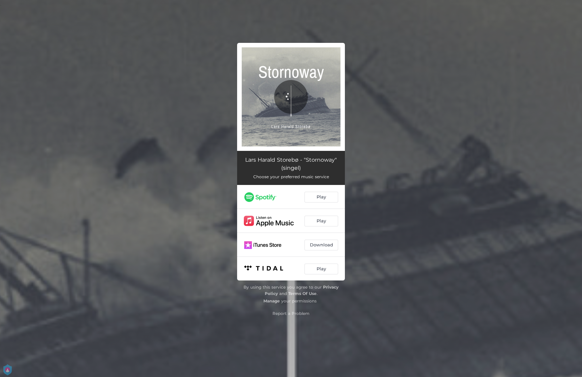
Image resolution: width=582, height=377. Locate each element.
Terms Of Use (302, 293)
